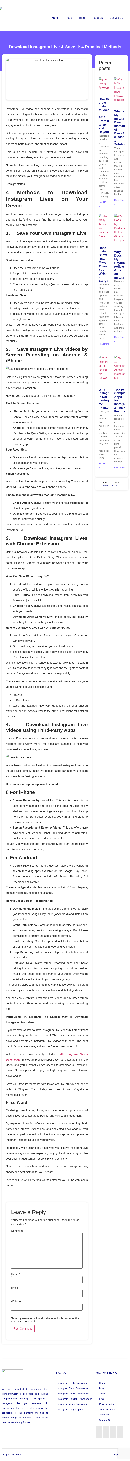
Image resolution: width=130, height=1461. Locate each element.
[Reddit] (113, 1429)
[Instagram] (106, 1429)
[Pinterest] (113, 1435)
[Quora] (99, 1435)
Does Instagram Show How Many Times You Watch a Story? (106, 264)
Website (16, 1301)
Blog (82, 17)
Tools (69, 17)
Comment (17, 1231)
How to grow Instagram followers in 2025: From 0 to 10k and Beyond (106, 115)
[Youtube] (120, 1435)
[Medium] (120, 1429)
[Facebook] (99, 1429)
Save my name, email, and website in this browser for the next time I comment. (45, 1320)
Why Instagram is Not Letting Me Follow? (106, 399)
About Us (97, 17)
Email (15, 1288)
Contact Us (116, 17)
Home (55, 17)
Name (15, 1274)
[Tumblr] (106, 1435)
